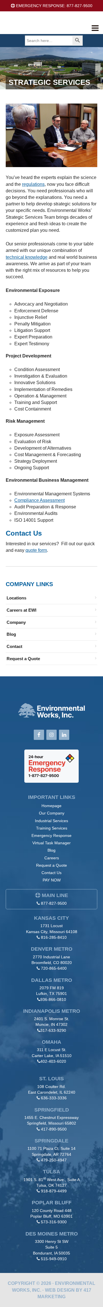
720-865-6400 (54, 968)
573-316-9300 (54, 1222)
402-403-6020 (53, 1061)
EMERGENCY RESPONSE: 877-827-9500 (53, 5)
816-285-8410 (54, 937)
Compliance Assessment (39, 500)
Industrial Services (51, 820)
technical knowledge (26, 257)
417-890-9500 (54, 1129)
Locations (16, 597)
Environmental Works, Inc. (47, 26)
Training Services (51, 828)
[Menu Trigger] (95, 27)
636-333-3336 (54, 1098)
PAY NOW (52, 880)
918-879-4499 (54, 1191)
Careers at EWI (21, 610)
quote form (36, 550)
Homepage (51, 805)
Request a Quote (23, 658)
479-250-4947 (54, 1160)
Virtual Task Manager (51, 843)
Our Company (51, 813)
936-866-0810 (53, 999)
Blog (11, 634)
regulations (33, 184)
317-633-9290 (53, 1030)
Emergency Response (51, 835)
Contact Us (51, 872)
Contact (14, 646)
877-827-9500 (54, 903)
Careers (51, 858)
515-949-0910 (54, 1259)
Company (16, 622)
